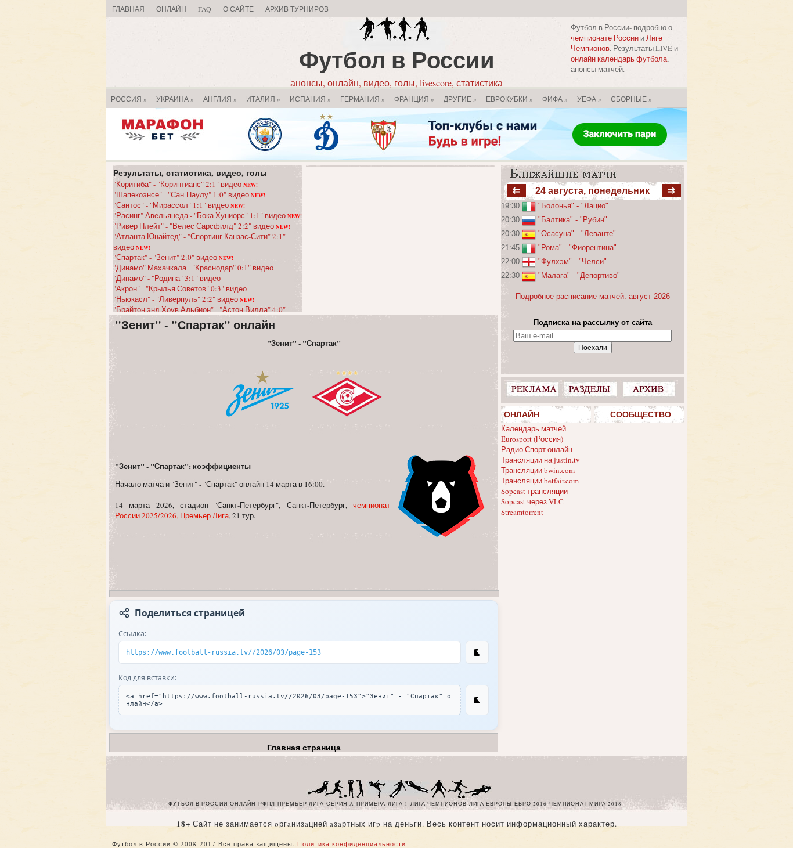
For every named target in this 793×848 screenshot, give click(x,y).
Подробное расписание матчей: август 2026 (593, 296)
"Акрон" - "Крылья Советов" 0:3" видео (180, 288)
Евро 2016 (530, 803)
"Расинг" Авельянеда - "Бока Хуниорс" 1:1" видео (207, 215)
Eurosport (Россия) (532, 439)
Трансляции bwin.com (538, 470)
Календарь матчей (533, 428)
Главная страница (304, 747)
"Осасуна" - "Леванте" (577, 233)
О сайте (238, 8)
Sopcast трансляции (534, 491)
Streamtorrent (522, 512)
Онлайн (171, 8)
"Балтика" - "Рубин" (572, 219)
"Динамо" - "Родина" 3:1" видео (167, 278)
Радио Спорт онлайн (536, 449)
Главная (128, 8)
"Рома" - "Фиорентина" (577, 247)
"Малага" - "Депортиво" (579, 275)
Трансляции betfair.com (540, 480)
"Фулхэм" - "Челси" (572, 261)
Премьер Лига (300, 803)
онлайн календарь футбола (619, 58)
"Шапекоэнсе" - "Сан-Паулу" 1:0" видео (189, 194)
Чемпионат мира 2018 (585, 803)
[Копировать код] (477, 700)
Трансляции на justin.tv (540, 459)
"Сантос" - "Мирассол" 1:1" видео (179, 205)
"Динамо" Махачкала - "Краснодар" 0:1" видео (193, 267)
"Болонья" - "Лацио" (573, 205)
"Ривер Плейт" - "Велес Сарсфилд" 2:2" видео (201, 226)
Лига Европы (490, 803)
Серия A (340, 803)
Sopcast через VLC (532, 501)
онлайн (243, 803)
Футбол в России (397, 59)
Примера (370, 803)
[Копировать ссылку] (477, 652)
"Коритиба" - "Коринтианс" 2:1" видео (185, 184)
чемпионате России (605, 38)
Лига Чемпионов (438, 803)
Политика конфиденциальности (351, 843)
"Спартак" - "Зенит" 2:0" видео (173, 257)
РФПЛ (266, 803)
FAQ (204, 8)
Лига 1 (398, 803)
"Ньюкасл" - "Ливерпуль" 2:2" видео (183, 299)
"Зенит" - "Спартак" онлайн (195, 324)
